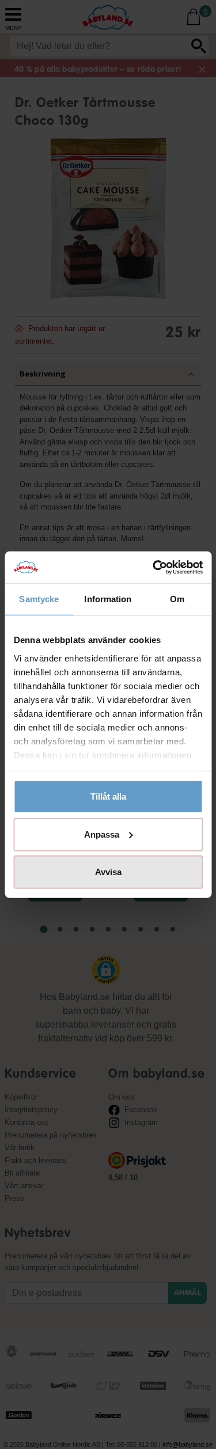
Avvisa (108, 872)
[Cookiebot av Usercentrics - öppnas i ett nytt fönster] (154, 567)
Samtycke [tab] (39, 599)
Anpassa (101, 834)
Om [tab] (177, 599)
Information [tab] (107, 599)
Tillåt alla (108, 796)
